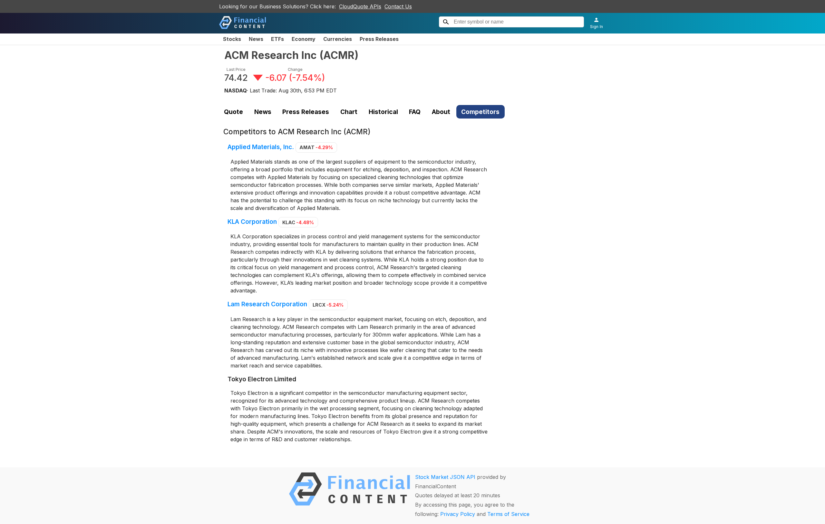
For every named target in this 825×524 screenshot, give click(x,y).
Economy (303, 39)
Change (295, 69)
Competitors (480, 112)
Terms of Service (508, 514)
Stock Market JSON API (445, 477)
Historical (383, 112)
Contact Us (398, 6)
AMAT (316, 147)
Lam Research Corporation (267, 304)
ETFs (277, 39)
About (441, 112)
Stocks (232, 39)
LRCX (328, 305)
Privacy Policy (457, 514)
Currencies (337, 39)
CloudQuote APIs (360, 6)
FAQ (415, 112)
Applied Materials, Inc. (261, 147)
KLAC (298, 222)
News (256, 39)
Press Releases (379, 39)
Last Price (236, 69)
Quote (233, 112)
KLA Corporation (252, 222)
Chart (348, 112)
